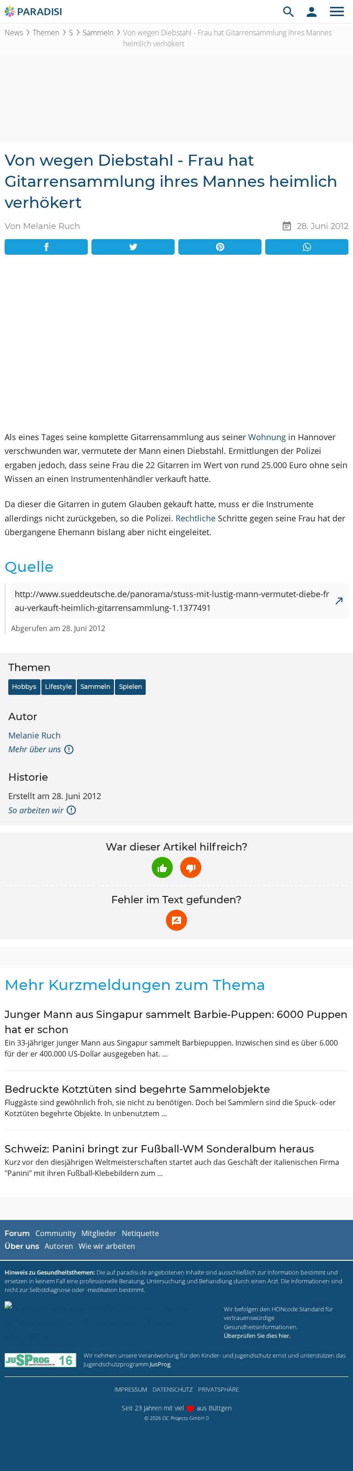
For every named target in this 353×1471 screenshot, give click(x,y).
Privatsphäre (218, 1389)
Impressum (130, 1389)
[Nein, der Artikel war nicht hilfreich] (190, 867)
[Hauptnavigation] (336, 11)
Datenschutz (173, 1389)
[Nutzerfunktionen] (311, 11)
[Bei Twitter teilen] (133, 247)
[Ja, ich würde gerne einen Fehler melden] (176, 920)
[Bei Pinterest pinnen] (220, 247)
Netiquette (140, 1233)
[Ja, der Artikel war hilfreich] (162, 867)
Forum (17, 1233)
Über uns (22, 1246)
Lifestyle (58, 686)
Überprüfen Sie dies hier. (257, 1335)
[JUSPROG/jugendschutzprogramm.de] (40, 1359)
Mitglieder (98, 1233)
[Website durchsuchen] (288, 11)
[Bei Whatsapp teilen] (306, 247)
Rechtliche (196, 518)
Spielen (130, 686)
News (14, 33)
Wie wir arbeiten (107, 1246)
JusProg (160, 1364)
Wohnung (267, 436)
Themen (46, 33)
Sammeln (98, 33)
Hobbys (24, 686)
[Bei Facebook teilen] (46, 247)
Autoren (59, 1246)
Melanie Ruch (34, 735)
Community (55, 1233)
